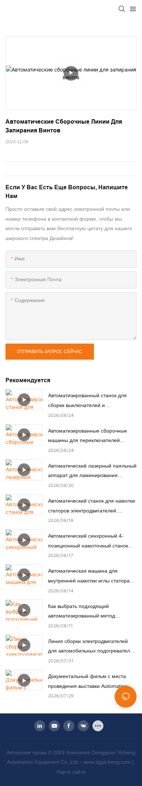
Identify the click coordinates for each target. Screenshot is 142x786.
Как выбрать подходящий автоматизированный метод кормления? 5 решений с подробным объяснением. (81, 612)
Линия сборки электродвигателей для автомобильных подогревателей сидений (92, 647)
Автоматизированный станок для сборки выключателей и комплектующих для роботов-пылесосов (87, 401)
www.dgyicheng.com (108, 762)
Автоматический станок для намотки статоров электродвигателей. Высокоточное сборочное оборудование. (91, 506)
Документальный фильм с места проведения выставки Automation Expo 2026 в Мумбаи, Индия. (87, 682)
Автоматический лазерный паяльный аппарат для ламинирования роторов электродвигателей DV (92, 471)
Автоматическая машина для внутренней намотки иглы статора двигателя (89, 576)
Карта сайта (71, 772)
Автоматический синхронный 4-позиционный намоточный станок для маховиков (88, 541)
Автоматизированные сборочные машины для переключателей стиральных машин (87, 436)
